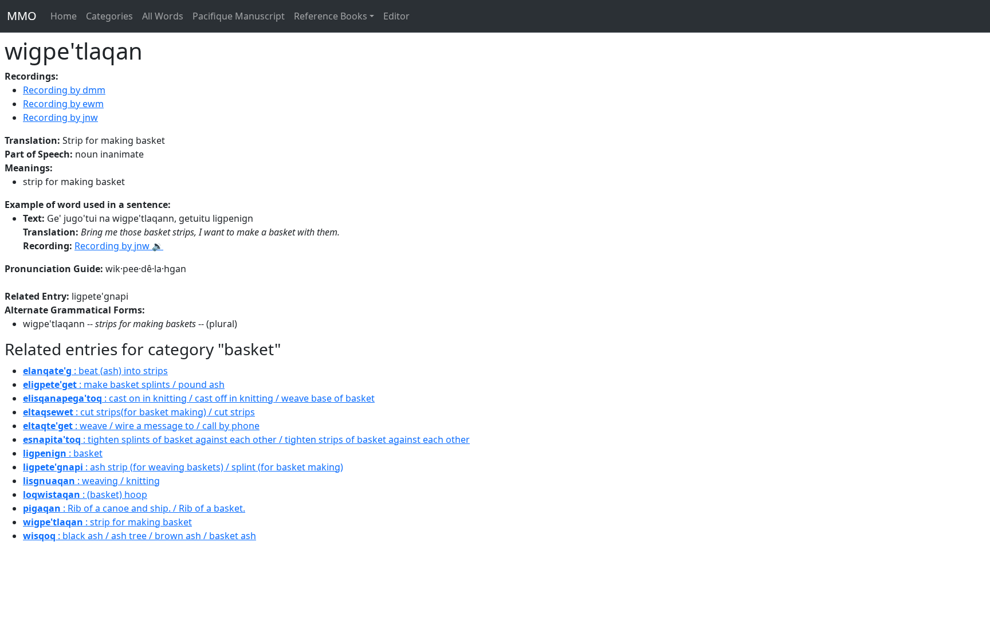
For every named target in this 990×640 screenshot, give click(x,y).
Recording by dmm (64, 90)
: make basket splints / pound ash (124, 384)
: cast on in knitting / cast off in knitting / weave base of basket (199, 398)
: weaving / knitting (91, 480)
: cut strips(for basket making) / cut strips (139, 412)
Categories (109, 16)
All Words (162, 16)
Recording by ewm (63, 103)
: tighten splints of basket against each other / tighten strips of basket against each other (246, 439)
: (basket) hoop (85, 494)
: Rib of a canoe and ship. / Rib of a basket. (134, 508)
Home (63, 16)
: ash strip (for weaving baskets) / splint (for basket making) (183, 467)
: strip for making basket (107, 522)
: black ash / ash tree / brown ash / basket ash (139, 535)
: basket (63, 453)
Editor (396, 16)
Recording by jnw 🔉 (118, 245)
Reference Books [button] (330, 16)
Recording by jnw (60, 117)
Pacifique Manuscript (238, 16)
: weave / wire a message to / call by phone (141, 425)
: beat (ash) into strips (95, 370)
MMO (22, 15)
